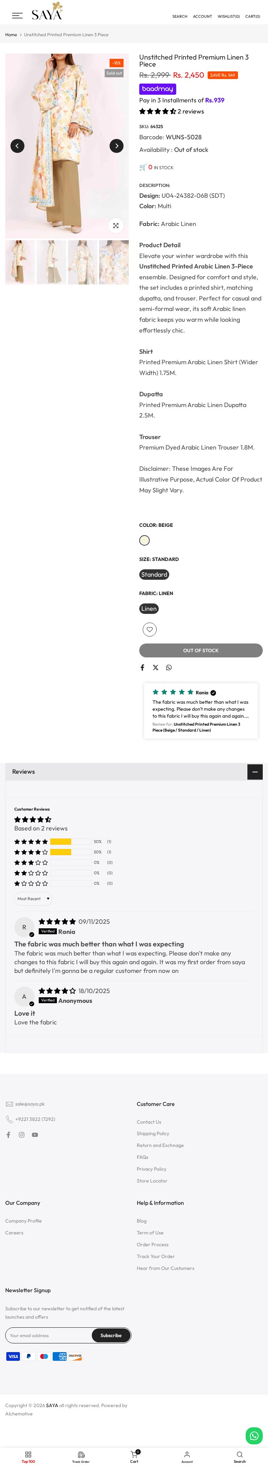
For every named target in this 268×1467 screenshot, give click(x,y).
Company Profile (23, 1221)
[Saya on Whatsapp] (169, 668)
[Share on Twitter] (155, 667)
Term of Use (150, 1233)
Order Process (153, 1244)
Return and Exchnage (160, 1145)
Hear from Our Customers (165, 1268)
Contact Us (149, 1122)
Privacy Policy (151, 1169)
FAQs (142, 1157)
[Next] (117, 146)
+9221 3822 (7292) (35, 1119)
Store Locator (152, 1181)
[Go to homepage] (47, 19)
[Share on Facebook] (142, 667)
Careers (14, 1233)
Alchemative (19, 1414)
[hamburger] (17, 15)
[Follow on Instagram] (21, 1135)
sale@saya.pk (30, 1104)
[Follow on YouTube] (35, 1135)
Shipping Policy (153, 1133)
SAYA (52, 1405)
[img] (58, 922)
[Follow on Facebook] (8, 1135)
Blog (142, 1221)
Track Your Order (156, 1256)
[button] (158, 111)
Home (11, 34)
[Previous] (17, 146)
